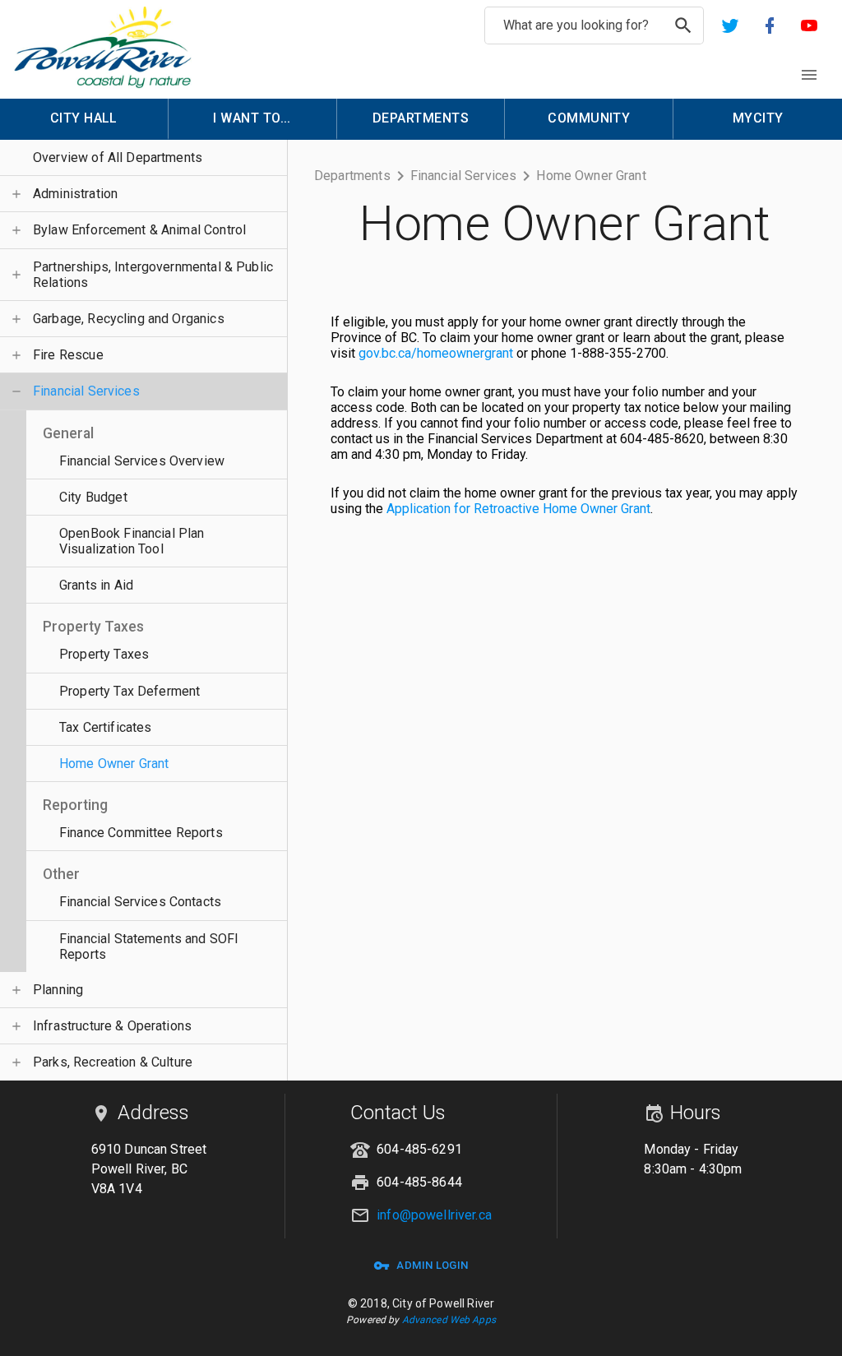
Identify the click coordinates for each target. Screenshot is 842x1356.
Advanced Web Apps (449, 1320)
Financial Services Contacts (140, 901)
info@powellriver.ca (434, 1215)
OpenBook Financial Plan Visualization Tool (131, 541)
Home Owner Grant (114, 763)
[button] (730, 25)
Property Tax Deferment (129, 691)
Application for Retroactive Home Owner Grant (518, 508)
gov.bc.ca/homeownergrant (436, 353)
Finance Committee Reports (141, 832)
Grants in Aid (96, 585)
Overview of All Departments (117, 157)
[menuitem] (84, 119)
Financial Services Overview (141, 461)
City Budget (93, 497)
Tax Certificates (105, 727)
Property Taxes (104, 654)
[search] (683, 25)
